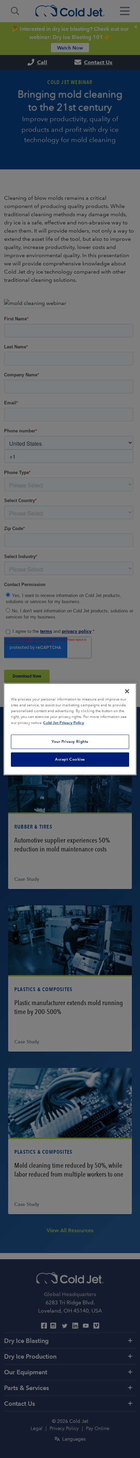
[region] (69, 729)
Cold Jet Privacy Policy (63, 722)
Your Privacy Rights (70, 741)
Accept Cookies (70, 759)
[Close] (127, 690)
